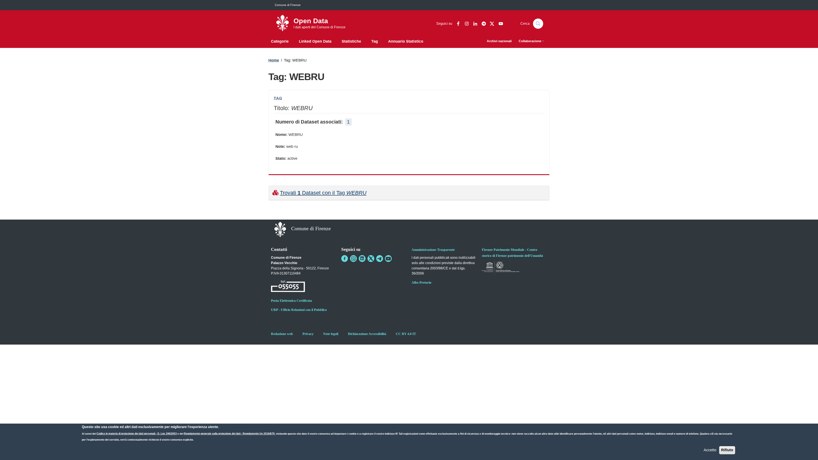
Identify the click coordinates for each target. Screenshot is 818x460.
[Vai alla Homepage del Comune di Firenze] (280, 229)
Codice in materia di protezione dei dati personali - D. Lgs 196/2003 (136, 433)
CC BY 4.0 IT (406, 334)
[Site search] (538, 24)
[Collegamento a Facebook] (344, 258)
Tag (278, 98)
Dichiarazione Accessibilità (367, 334)
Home (273, 60)
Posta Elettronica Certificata (291, 300)
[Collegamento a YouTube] (388, 258)
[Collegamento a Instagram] (353, 258)
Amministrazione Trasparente (433, 250)
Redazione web (282, 334)
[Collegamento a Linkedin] (362, 258)
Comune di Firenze (288, 5)
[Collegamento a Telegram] (379, 258)
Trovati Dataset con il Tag (323, 193)
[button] (532, 41)
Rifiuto (727, 450)
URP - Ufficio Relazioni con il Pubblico (299, 310)
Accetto (710, 450)
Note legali (330, 334)
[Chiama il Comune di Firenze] (288, 287)
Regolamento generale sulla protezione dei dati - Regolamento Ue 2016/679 (229, 433)
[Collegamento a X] (370, 258)
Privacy (308, 334)
